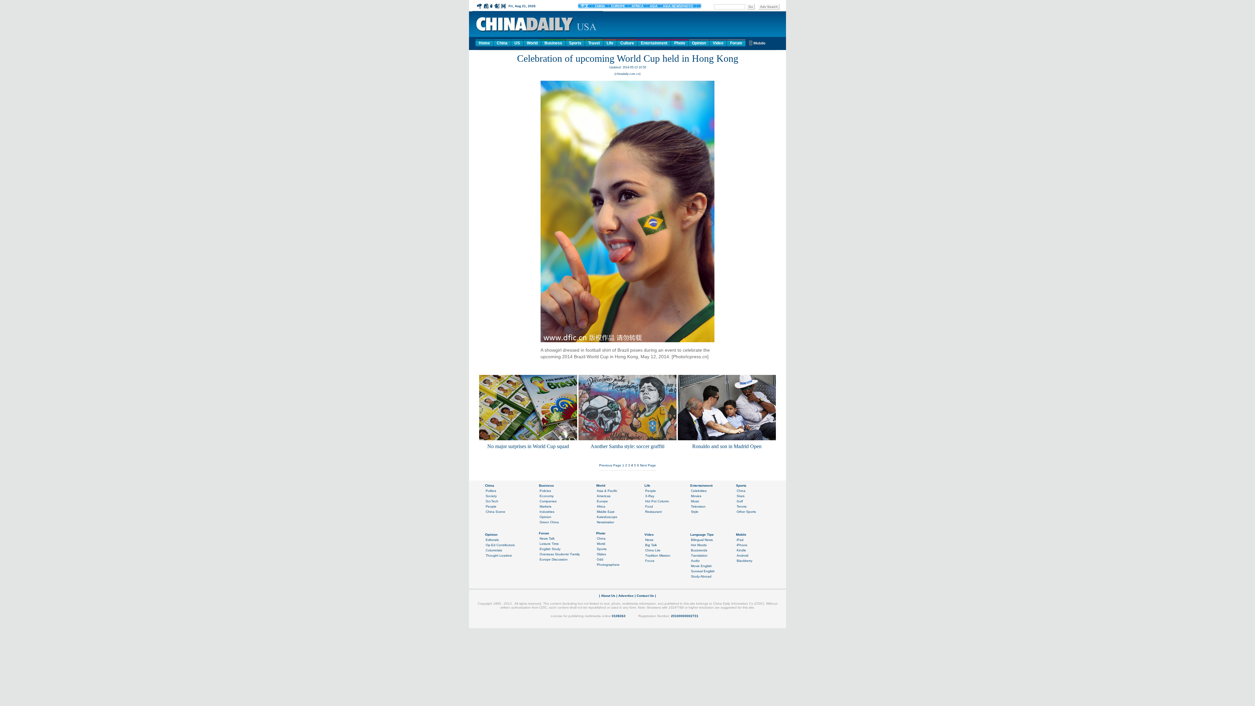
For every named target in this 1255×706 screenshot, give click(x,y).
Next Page (648, 465)
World (532, 43)
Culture (627, 43)
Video (718, 43)
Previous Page (610, 465)
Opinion (699, 43)
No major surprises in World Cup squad (528, 446)
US (517, 43)
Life (610, 43)
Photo (679, 43)
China (502, 43)
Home (484, 43)
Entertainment (654, 43)
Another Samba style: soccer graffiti (627, 446)
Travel (594, 43)
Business (553, 43)
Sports (575, 43)
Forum (736, 43)
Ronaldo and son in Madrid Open (726, 446)
